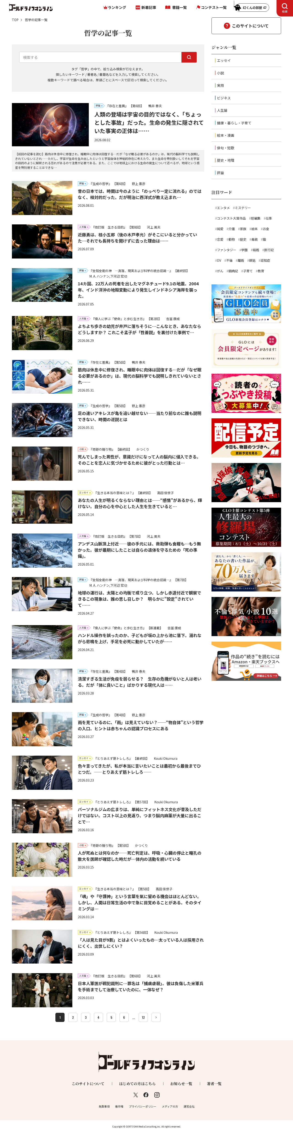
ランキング (117, 7)
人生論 (222, 110)
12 (143, 1017)
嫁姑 (252, 260)
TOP (15, 19)
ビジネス (224, 97)
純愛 (220, 228)
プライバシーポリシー (142, 1106)
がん (220, 271)
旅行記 (269, 250)
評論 (220, 172)
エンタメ (223, 207)
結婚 (256, 250)
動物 (231, 239)
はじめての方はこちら (137, 1083)
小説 (220, 73)
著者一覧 (214, 1083)
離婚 (241, 260)
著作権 (119, 1106)
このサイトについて (250, 26)
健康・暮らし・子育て (234, 122)
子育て (248, 271)
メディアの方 (170, 1106)
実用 (220, 85)
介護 (231, 228)
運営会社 (189, 1106)
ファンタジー (226, 250)
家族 (243, 228)
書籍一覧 (179, 7)
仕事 (269, 218)
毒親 (254, 239)
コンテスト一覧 (214, 7)
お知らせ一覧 (181, 1083)
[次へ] (156, 1017)
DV (219, 260)
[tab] (285, 8)
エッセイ (224, 60)
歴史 (243, 239)
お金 (266, 228)
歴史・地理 (225, 160)
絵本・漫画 (225, 135)
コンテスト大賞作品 (231, 218)
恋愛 (220, 239)
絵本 (254, 228)
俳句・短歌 (225, 147)
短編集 (255, 218)
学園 (244, 250)
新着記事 (148, 7)
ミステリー (243, 207)
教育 (261, 271)
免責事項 (104, 1106)
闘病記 (233, 271)
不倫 (229, 260)
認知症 (265, 260)
